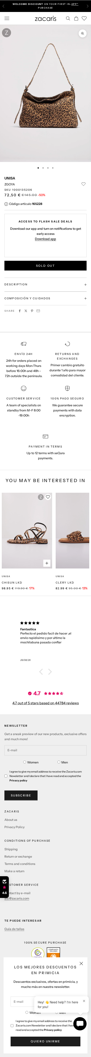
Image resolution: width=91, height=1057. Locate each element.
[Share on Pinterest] (32, 311)
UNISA (9, 178)
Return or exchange (18, 856)
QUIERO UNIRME (45, 1041)
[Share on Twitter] (26, 311)
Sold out (45, 265)
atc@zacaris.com (16, 898)
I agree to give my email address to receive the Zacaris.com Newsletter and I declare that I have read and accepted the (45, 1025)
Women (35, 1013)
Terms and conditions (19, 864)
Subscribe (21, 795)
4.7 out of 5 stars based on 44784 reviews (45, 703)
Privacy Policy (14, 827)
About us (10, 820)
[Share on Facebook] (19, 311)
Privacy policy (53, 1030)
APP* (74, 4)
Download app (45, 239)
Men (62, 1013)
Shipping (11, 849)
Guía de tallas (14, 929)
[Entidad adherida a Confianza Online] (45, 954)
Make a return (14, 871)
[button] (42, 672)
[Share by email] (38, 311)
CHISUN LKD (12, 582)
